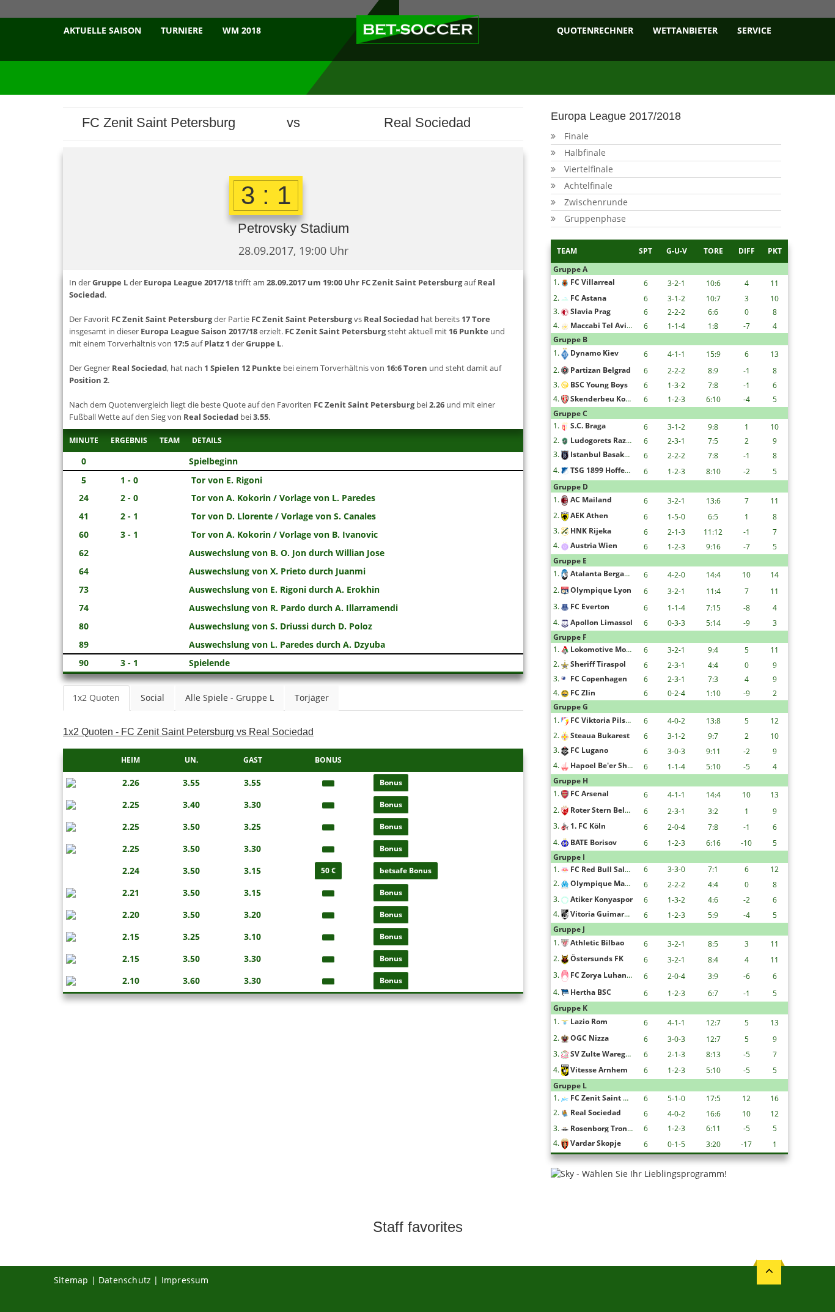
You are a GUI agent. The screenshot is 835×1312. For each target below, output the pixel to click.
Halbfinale (585, 152)
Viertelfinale (588, 169)
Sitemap (71, 1280)
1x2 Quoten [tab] (96, 697)
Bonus (391, 782)
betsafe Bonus (406, 870)
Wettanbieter (685, 30)
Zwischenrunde (596, 202)
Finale (576, 136)
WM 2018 (242, 30)
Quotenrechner (595, 30)
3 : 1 (266, 195)
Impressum (185, 1280)
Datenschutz (124, 1280)
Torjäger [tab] (312, 697)
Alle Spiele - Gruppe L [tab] (229, 697)
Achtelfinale (588, 185)
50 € (328, 870)
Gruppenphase (595, 218)
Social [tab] (152, 697)
